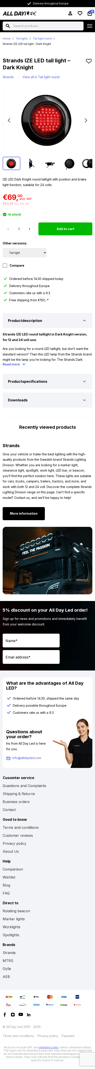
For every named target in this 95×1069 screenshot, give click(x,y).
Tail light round (42, 38)
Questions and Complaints (24, 785)
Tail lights (21, 38)
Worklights (11, 927)
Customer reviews (18, 835)
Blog (6, 885)
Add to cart (65, 229)
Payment (68, 1036)
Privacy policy (14, 843)
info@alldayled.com (26, 758)
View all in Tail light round (41, 77)
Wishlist (9, 877)
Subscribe (73, 657)
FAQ (6, 893)
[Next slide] (86, 120)
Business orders (16, 801)
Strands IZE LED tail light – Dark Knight (27, 44)
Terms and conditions (21, 827)
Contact (9, 809)
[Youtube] (21, 1014)
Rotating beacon (16, 911)
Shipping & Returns (19, 793)
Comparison (13, 869)
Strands (8, 77)
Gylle (7, 968)
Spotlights (11, 935)
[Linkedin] (29, 1014)
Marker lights (14, 919)
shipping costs (48, 1047)
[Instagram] (13, 1014)
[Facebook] (5, 1014)
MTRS (8, 960)
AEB (6, 976)
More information (24, 513)
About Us (11, 851)
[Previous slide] (9, 120)
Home (7, 38)
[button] (88, 65)
